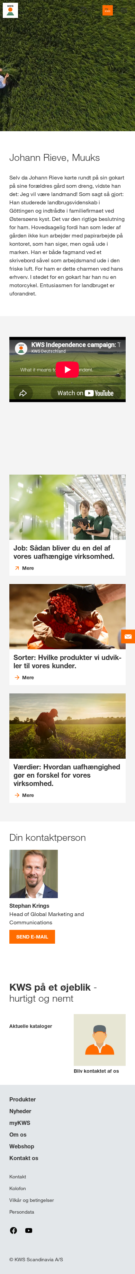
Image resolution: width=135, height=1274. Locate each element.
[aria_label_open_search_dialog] (84, 10)
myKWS (19, 1122)
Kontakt (17, 1177)
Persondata (21, 1212)
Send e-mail (32, 937)
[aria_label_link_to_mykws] (107, 10)
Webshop (21, 1146)
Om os (18, 1134)
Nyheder (20, 1111)
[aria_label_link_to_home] (10, 10)
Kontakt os (23, 1158)
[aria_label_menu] (124, 10)
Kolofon (17, 1188)
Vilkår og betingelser (31, 1200)
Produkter (22, 1099)
